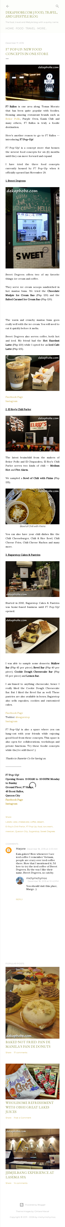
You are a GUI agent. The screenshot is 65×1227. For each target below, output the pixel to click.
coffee (33, 821)
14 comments (20, 1183)
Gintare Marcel (41, 1211)
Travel (30, 28)
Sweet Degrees (47, 831)
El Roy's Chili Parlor (15, 826)
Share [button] (8, 817)
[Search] (57, 5)
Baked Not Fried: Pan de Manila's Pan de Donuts (28, 1044)
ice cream (48, 826)
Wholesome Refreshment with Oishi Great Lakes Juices (30, 1107)
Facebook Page (14, 397)
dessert (40, 821)
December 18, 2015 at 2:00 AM (42, 849)
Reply (19, 899)
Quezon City (21, 831)
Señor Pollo (13, 118)
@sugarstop (23, 717)
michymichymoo (36, 878)
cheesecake (23, 821)
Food (20, 28)
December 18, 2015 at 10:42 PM (43, 881)
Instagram (11, 401)
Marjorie (21, 848)
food (40, 826)
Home (10, 28)
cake (15, 821)
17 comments (20, 1052)
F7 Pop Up (31, 826)
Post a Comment (22, 1117)
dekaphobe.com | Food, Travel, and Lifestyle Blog (32, 14)
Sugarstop (34, 831)
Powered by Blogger (35, 1204)
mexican (10, 831)
